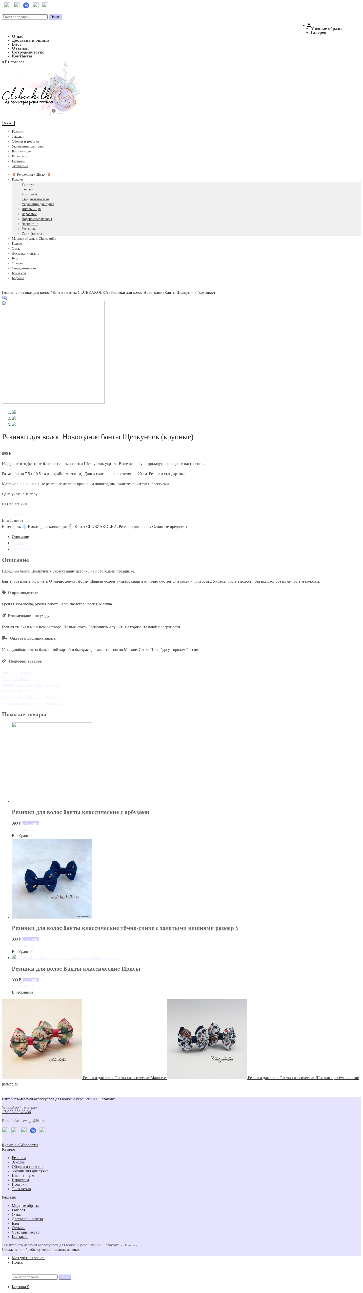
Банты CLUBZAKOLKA (87, 292)
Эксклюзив (20, 166)
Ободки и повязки (25, 141)
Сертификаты (32, 234)
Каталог (17, 179)
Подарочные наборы (37, 219)
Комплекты (30, 194)
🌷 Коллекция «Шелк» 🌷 (31, 174)
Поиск (55, 17)
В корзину (30, 823)
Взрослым (19, 156)
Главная (8, 292)
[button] (12, 514)
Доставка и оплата (30, 40)
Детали (18, 543)
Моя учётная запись (28, 1258)
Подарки (18, 161)
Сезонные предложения (172, 526)
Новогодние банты (18, 691)
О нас (17, 36)
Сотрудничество (28, 52)
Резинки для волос (34, 292)
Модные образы (327, 28)
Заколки (18, 136)
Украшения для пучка (28, 146)
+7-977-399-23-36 (16, 1112)
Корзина (18, 278)
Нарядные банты (16, 679)
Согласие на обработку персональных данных (41, 1249)
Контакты (22, 56)
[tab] (186, 537)
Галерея (318, 32)
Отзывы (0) (21, 549)
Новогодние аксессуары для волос (31, 685)
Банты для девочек (18, 672)
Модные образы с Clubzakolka (34, 238)
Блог (16, 44)
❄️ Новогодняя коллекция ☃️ (47, 526)
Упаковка (29, 229)
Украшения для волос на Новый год (32, 703)
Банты (58, 292)
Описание (20, 537)
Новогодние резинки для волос (28, 697)
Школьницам (21, 151)
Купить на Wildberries (20, 1145)
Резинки (18, 131)
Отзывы (20, 48)
